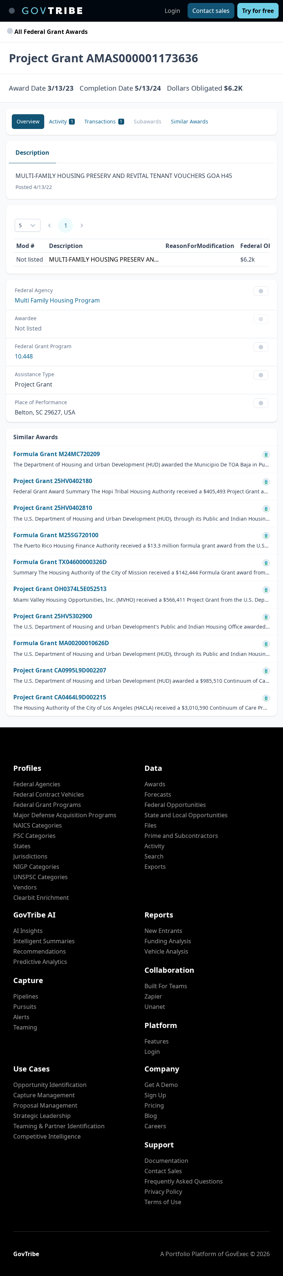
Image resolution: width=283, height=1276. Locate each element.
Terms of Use (162, 1202)
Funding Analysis (167, 941)
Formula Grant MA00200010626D (61, 643)
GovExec (237, 1254)
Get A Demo (161, 1085)
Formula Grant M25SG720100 (55, 535)
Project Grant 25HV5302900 (52, 616)
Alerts (21, 1017)
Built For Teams (165, 986)
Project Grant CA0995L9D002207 (59, 670)
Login (172, 11)
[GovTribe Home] (52, 10)
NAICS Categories (37, 825)
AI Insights (28, 931)
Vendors (25, 887)
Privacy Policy (163, 1192)
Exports (155, 867)
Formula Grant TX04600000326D (60, 562)
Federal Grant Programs (47, 805)
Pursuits (24, 1007)
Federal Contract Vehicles (48, 794)
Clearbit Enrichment (41, 898)
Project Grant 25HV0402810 (52, 507)
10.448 (24, 356)
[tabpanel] (141, 181)
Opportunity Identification (50, 1085)
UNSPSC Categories (40, 877)
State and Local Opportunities (186, 815)
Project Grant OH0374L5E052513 (59, 588)
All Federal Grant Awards (50, 32)
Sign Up (155, 1095)
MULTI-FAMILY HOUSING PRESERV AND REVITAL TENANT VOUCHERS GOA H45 (104, 259)
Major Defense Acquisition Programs (64, 815)
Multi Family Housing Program (57, 300)
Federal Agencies (36, 784)
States (22, 846)
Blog (150, 1116)
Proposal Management (45, 1105)
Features (156, 1041)
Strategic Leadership (42, 1116)
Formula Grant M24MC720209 (56, 454)
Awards (154, 784)
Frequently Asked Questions (183, 1181)
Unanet (154, 1007)
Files (150, 825)
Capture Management (44, 1095)
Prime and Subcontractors (181, 836)
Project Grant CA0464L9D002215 (59, 697)
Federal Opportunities (175, 805)
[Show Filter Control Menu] (261, 291)
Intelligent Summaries (44, 941)
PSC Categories (34, 836)
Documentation (166, 1161)
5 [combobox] (20, 225)
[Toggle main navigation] (11, 11)
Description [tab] (32, 152)
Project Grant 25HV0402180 (52, 481)
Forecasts (157, 794)
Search (154, 856)
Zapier (153, 996)
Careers (155, 1126)
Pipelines (25, 996)
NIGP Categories (36, 867)
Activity (154, 846)
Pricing (154, 1105)
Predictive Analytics (40, 962)
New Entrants (163, 931)
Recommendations (39, 951)
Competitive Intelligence (47, 1136)
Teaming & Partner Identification (59, 1126)
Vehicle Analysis (166, 951)
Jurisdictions (30, 856)
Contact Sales (163, 1171)
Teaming (25, 1027)
